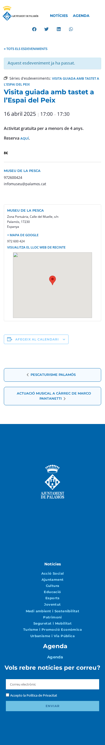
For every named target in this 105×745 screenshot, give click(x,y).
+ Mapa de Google (22, 235)
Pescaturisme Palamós (53, 374)
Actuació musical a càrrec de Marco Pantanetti (54, 396)
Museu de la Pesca (22, 171)
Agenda (81, 15)
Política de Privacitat (42, 695)
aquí (24, 138)
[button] (34, 29)
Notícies (59, 15)
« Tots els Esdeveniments (25, 48)
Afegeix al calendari (37, 339)
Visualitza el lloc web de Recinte (36, 247)
